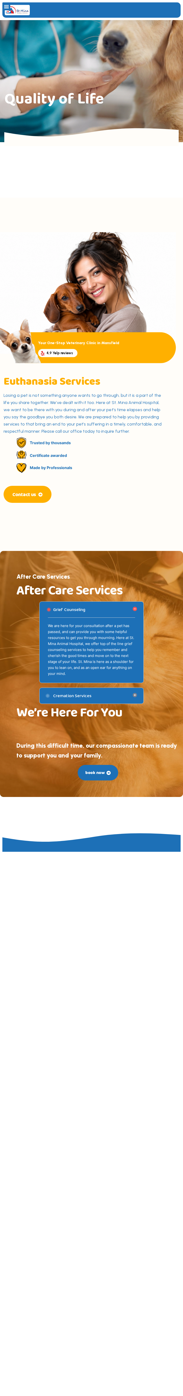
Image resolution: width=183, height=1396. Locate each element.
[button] (6, 6)
